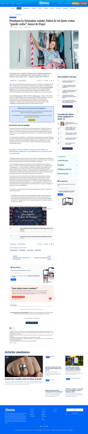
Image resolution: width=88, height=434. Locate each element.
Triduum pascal (36, 96)
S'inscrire (13, 279)
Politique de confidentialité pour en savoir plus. (66, 191)
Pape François (30, 250)
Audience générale (14, 250)
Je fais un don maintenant (17, 296)
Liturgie (47, 357)
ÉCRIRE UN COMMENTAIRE (32, 322)
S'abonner (75, 409)
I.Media (20, 27)
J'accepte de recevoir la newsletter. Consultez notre (26, 276)
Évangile (61, 165)
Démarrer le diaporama (47, 208)
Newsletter (44, 411)
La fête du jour (63, 161)
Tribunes (40, 8)
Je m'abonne (74, 3)
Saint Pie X (47, 5)
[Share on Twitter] (49, 80)
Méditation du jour (64, 169)
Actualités (46, 8)
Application (44, 412)
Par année (55, 411)
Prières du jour (63, 174)
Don (42, 417)
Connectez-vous (37, 318)
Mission (68, 357)
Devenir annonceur (46, 430)
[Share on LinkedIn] (47, 80)
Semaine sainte (18, 96)
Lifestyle (52, 8)
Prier (18, 8)
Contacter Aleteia (54, 430)
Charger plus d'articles (67, 106)
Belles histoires (27, 8)
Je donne (83, 3)
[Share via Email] (51, 80)
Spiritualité (65, 8)
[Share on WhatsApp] (53, 80)
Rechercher (19, 3)
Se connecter (68, 3)
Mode (7, 357)
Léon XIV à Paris (73, 8)
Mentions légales (39, 430)
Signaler (15, 342)
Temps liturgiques (18, 14)
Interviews (34, 8)
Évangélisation (22, 250)
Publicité (43, 419)
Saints (47, 380)
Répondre (11, 342)
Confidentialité (70, 430)
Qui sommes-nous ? (31, 430)
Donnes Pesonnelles (62, 430)
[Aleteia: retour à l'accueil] (44, 3)
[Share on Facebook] (44, 80)
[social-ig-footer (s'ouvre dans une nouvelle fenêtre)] (47, 426)
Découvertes (58, 8)
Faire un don (32, 120)
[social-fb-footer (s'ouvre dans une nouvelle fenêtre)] (42, 426)
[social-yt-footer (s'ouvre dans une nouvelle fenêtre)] (40, 426)
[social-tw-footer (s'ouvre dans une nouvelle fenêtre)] (45, 426)
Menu (13, 8)
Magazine (43, 414)
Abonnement (44, 416)
